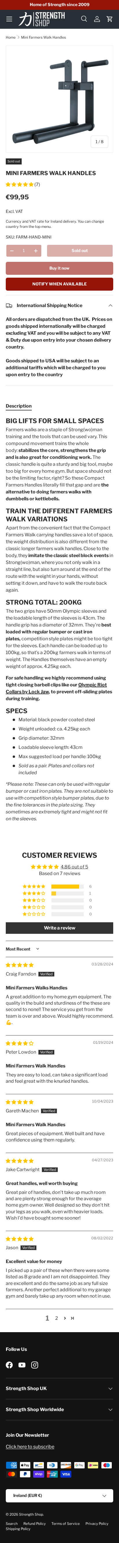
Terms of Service (65, 1523)
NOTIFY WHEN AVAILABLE (59, 283)
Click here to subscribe (30, 1446)
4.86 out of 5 (74, 867)
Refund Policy (34, 1523)
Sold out (80, 250)
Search (12, 1523)
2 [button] (56, 1318)
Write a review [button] (59, 928)
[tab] (19, 406)
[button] (109, 19)
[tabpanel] (59, 619)
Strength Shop (31, 1514)
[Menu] (9, 19)
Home (11, 37)
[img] (20, 965)
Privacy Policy (96, 1523)
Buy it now (59, 268)
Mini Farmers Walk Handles (43, 37)
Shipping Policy (18, 1529)
